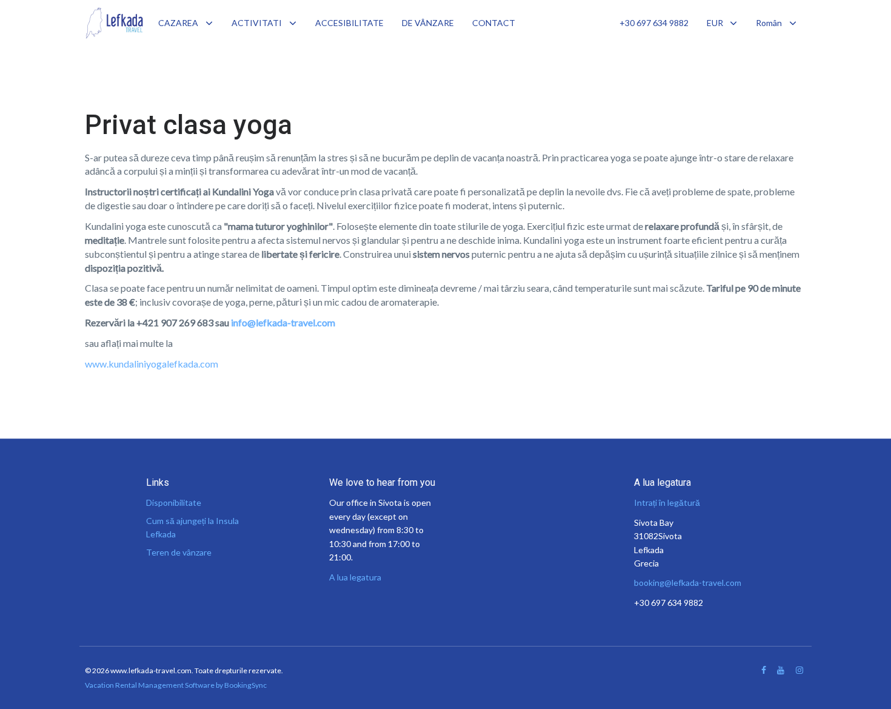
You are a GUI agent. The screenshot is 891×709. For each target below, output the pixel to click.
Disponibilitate (173, 502)
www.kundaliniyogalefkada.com (151, 363)
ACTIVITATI (257, 23)
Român (769, 23)
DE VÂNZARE (428, 23)
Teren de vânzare (179, 552)
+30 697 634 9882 (654, 23)
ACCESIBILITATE (349, 23)
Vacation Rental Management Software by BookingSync (176, 685)
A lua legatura (355, 577)
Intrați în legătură (667, 502)
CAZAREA (178, 23)
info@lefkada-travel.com (283, 322)
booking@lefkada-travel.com (687, 582)
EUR (715, 23)
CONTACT (493, 23)
